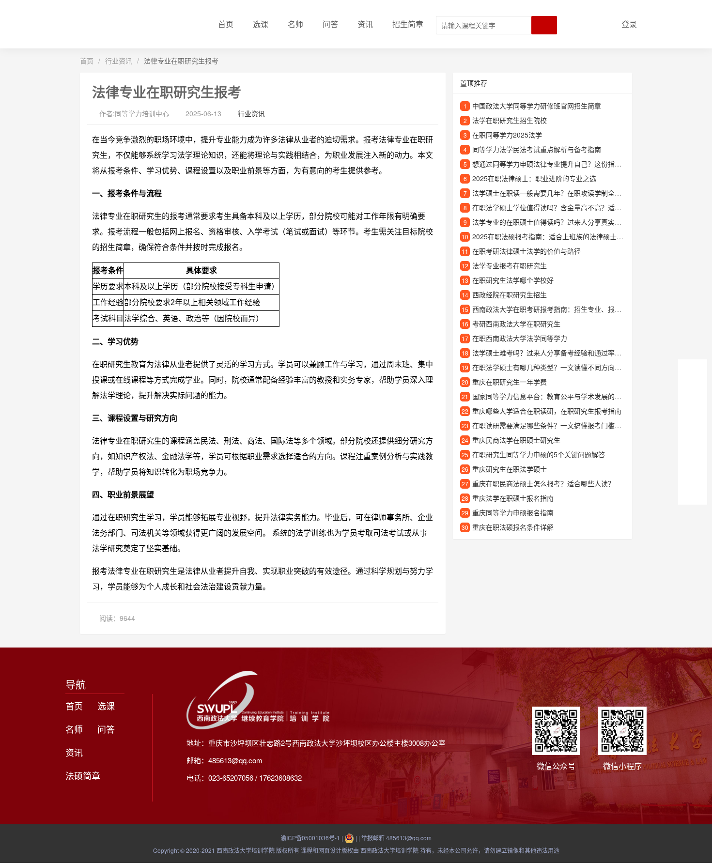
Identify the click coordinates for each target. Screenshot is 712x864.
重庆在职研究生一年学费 (509, 381)
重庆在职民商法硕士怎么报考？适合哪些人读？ (543, 483)
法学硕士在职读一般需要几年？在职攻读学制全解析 (550, 193)
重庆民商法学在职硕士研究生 (516, 440)
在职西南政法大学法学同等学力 (519, 338)
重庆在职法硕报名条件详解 (513, 527)
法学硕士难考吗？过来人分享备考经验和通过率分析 (550, 352)
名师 (295, 24)
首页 (225, 24)
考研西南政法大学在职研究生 (516, 323)
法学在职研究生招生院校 (509, 120)
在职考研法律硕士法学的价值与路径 (526, 251)
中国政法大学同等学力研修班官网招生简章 (536, 105)
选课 (260, 24)
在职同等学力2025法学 (507, 134)
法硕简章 (82, 775)
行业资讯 (118, 60)
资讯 (365, 24)
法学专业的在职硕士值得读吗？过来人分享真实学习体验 (557, 222)
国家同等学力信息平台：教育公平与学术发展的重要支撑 (557, 396)
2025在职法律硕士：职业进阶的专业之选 (534, 178)
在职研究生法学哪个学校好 (513, 280)
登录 (629, 24)
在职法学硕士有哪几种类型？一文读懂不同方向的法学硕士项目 (567, 367)
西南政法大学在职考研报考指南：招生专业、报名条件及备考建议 (570, 309)
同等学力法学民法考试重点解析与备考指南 (536, 149)
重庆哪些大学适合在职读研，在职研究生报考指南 (546, 411)
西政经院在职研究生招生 (509, 294)
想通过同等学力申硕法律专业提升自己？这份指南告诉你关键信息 (570, 164)
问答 (330, 24)
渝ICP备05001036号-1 (310, 837)
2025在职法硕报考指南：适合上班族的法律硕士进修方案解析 (564, 236)
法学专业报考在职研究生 (509, 265)
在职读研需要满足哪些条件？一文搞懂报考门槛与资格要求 (560, 425)
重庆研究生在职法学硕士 (509, 469)
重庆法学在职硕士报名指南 (513, 498)
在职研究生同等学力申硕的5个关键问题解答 (538, 454)
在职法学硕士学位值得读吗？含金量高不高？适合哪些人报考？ (567, 207)
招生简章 (407, 24)
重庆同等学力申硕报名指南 (513, 512)
